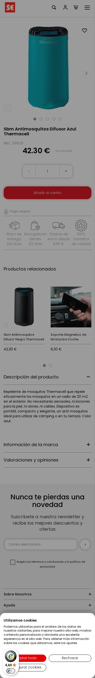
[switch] (10, 671)
